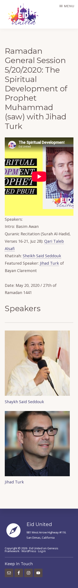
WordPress (28, 551)
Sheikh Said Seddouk (42, 255)
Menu (69, 6)
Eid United (35, 548)
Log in (42, 551)
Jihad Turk (49, 263)
